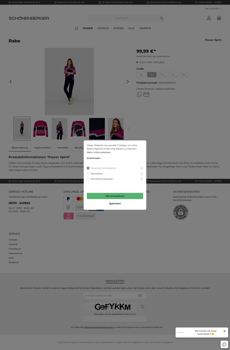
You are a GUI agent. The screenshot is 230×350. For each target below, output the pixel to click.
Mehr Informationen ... (99, 152)
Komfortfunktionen (102, 178)
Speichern (115, 203)
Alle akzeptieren (115, 195)
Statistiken (97, 173)
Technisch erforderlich (103, 168)
